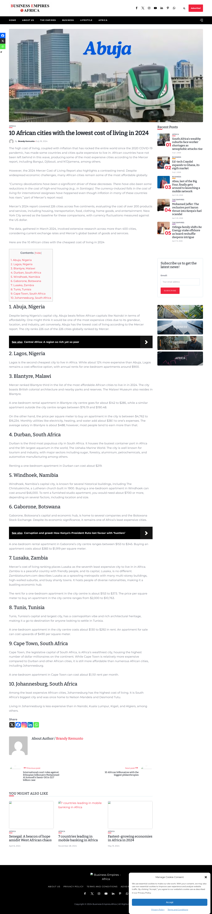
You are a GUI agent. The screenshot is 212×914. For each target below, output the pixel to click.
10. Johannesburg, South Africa (31, 297)
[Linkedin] (30, 725)
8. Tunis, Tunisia (21, 289)
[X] (12, 725)
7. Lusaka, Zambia (22, 285)
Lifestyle (86, 20)
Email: (164, 275)
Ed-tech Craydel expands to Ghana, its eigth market (186, 165)
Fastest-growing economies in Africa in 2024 (130, 838)
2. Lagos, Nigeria (21, 264)
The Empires (48, 20)
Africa (103, 20)
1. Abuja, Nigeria (21, 260)
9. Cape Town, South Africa (28, 293)
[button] (205, 877)
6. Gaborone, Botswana (26, 281)
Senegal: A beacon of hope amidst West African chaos (30, 838)
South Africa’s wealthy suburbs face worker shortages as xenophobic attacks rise (187, 144)
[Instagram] (24, 725)
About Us (28, 20)
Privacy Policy (158, 909)
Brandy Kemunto (26, 141)
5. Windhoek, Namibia (25, 276)
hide (38, 252)
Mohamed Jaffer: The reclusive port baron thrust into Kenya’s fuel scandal (187, 209)
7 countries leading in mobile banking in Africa (78, 838)
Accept (169, 902)
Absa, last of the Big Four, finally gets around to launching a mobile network (186, 186)
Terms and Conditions (178, 909)
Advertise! (196, 8)
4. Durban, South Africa (26, 272)
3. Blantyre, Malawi (23, 268)
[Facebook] (18, 725)
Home (12, 20)
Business (68, 20)
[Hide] (1, 52)
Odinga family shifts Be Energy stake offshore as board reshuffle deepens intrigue (187, 232)
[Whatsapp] (36, 725)
